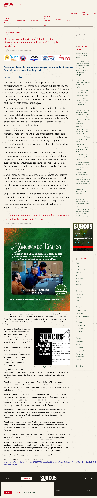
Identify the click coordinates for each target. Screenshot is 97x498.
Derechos (28, 50)
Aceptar (8, 492)
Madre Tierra (58, 21)
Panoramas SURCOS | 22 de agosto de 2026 (83, 55)
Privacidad (57, 490)
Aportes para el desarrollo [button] (7, 20)
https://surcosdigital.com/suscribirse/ (46, 367)
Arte (77, 281)
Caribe (78, 288)
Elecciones (79, 313)
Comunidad (80, 291)
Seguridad (79, 348)
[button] (20, 4)
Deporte (78, 301)
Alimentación (80, 269)
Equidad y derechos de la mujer (47, 20)
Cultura (78, 297)
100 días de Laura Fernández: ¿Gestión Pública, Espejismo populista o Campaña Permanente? (83, 100)
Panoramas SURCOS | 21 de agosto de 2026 (83, 139)
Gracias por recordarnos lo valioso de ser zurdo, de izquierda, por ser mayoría (83, 201)
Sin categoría (80, 351)
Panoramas (79, 335)
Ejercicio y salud (81, 310)
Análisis (78, 273)
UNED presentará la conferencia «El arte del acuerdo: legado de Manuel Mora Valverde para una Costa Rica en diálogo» (82, 68)
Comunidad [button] (21, 21)
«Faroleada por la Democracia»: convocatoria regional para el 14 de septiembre (83, 82)
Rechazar (17, 492)
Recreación (79, 341)
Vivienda (79, 363)
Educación (79, 307)
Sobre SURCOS (85, 13)
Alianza (78, 266)
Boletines (79, 285)
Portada (74, 13)
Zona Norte (79, 366)
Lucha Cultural (81, 325)
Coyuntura (79, 294)
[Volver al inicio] (8, 4)
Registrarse (26, 478)
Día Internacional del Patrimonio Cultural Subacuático (83, 131)
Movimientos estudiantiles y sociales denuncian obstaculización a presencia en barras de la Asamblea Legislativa (31, 42)
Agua (77, 263)
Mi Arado (79, 332)
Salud (78, 345)
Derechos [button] (34, 21)
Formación (79, 322)
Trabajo (68, 21)
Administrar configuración (31, 492)
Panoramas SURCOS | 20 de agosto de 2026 (83, 157)
